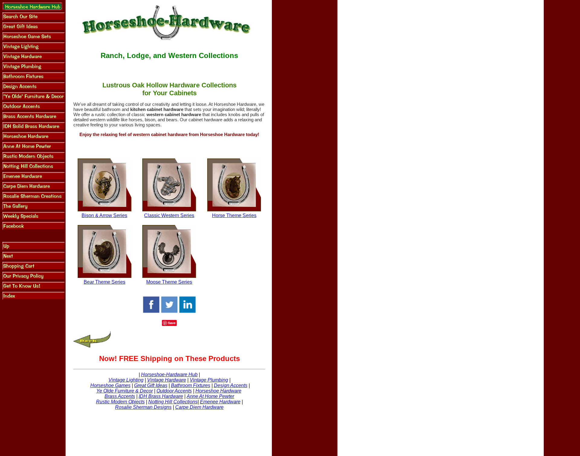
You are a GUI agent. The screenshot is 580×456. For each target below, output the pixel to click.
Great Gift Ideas (150, 385)
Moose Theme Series (169, 282)
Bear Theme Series (104, 282)
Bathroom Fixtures (190, 385)
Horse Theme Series (234, 215)
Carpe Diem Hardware (199, 407)
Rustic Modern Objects (120, 401)
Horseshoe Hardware (218, 390)
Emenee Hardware (220, 401)
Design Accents (230, 385)
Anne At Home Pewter (210, 396)
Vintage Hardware (166, 380)
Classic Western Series (169, 215)
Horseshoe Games (110, 385)
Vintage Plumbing (209, 380)
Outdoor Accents (174, 390)
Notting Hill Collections (173, 401)
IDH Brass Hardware (161, 396)
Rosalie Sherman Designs (143, 407)
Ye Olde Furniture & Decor (124, 390)
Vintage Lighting (125, 380)
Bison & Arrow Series (104, 215)
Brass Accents (120, 396)
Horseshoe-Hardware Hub (169, 374)
